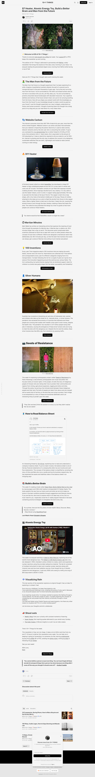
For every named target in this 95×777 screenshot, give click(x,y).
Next (68, 681)
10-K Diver (41, 464)
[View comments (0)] (28, 21)
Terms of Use (54, 759)
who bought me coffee (42, 57)
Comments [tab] (25, 691)
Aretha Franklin (62, 665)
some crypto (54, 638)
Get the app (54, 770)
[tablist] (28, 691)
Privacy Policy (58, 760)
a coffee (31, 638)
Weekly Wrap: (29, 616)
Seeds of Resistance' (62, 377)
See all (25, 746)
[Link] (20, 54)
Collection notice (58, 767)
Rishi (23, 650)
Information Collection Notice (47, 760)
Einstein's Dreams (40, 515)
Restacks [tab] (31, 691)
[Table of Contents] (2, 388)
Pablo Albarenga (49, 50)
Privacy (48, 767)
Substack (41, 774)
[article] (47, 716)
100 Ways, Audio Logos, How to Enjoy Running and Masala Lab (41, 724)
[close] (61, 736)
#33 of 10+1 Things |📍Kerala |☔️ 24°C (32, 716)
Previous (27, 681)
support (61, 57)
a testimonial (65, 636)
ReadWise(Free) (41, 512)
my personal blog (39, 132)
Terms (51, 767)
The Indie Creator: (30, 622)
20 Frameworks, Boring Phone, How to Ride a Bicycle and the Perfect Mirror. (40, 713)
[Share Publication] (78, 2)
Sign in (90, 2)
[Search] (74, 2)
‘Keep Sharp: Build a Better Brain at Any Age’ (58, 487)
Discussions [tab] (32, 708)
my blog (65, 638)
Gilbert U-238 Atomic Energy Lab (54, 560)
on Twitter (33, 640)
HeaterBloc (47, 184)
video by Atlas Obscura (51, 558)
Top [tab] (24, 708)
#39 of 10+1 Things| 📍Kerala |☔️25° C (32, 727)
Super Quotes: (29, 619)
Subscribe (83, 2)
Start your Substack (44, 770)
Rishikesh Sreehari (30, 16)
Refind (61, 62)
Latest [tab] (27, 708)
